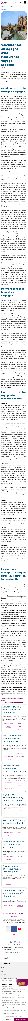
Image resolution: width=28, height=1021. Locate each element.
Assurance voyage (8, 756)
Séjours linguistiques (8, 727)
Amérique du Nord (8, 723)
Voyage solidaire (20, 814)
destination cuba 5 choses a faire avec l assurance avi (13, 948)
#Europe (3, 9)
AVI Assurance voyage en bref (9, 978)
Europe (8, 814)
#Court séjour (5, 7)
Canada (20, 832)
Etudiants (20, 723)
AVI (20, 811)
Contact (3, 967)
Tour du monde (20, 756)
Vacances (20, 729)
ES (21, 2)
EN (15, 2)
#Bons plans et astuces (17, 7)
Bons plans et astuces (20, 784)
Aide (2, 971)
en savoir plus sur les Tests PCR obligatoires (13, 162)
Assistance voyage (8, 752)
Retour (3, 41)
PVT (8, 835)
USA (20, 726)
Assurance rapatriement (20, 752)
